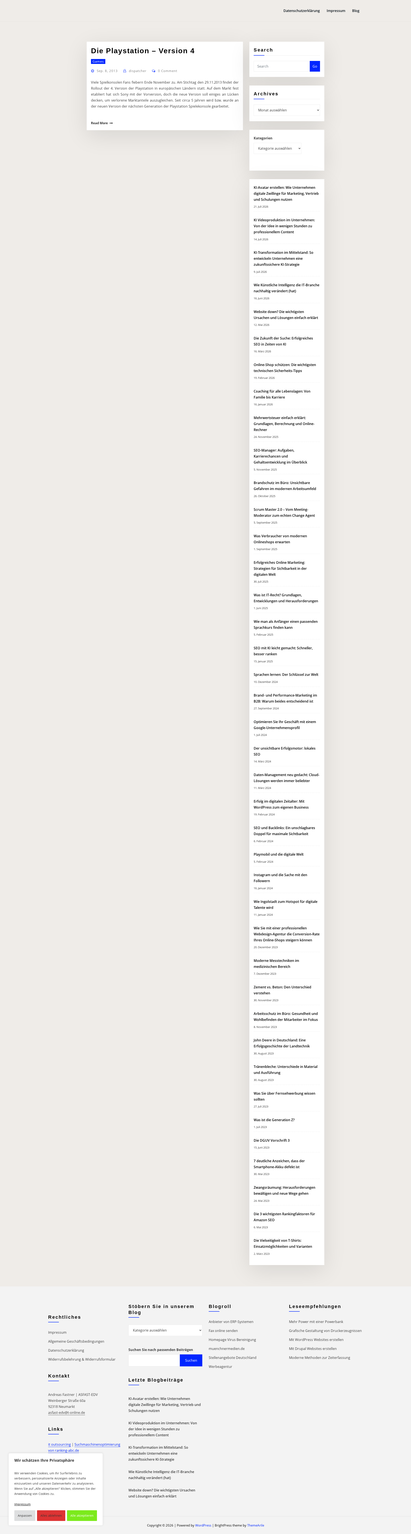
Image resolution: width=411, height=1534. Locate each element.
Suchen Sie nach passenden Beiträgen (160, 1349)
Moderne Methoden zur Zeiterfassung (319, 1357)
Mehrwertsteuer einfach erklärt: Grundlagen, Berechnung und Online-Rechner (284, 423)
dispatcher (137, 71)
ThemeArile (255, 1525)
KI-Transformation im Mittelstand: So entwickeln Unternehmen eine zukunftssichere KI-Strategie (283, 258)
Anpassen (25, 1515)
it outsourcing (59, 1444)
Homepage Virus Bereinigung (232, 1339)
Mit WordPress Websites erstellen (316, 1339)
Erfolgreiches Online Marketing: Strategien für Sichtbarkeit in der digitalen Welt (280, 568)
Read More (99, 123)
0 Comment (167, 71)
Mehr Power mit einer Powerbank (316, 1321)
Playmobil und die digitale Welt (279, 854)
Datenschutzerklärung (301, 10)
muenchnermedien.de (227, 1348)
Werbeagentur (220, 1366)
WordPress (203, 1525)
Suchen (191, 1360)
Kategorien (263, 138)
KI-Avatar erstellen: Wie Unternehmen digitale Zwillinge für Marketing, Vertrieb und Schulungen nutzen (286, 193)
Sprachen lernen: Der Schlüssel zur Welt (286, 674)
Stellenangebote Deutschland (232, 1357)
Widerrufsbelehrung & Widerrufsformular (82, 1359)
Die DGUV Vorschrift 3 (272, 1140)
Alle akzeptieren (82, 1515)
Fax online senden (223, 1330)
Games (98, 61)
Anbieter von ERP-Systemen (231, 1321)
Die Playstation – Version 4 (143, 51)
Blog (355, 10)
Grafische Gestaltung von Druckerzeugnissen (325, 1330)
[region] (56, 1489)
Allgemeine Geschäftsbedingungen (76, 1341)
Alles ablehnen (51, 1515)
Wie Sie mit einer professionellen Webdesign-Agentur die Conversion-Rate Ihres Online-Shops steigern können (287, 934)
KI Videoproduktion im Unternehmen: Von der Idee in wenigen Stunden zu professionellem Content (284, 226)
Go (315, 66)
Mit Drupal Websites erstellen (313, 1348)
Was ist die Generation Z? (274, 1120)
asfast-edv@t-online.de (66, 1412)
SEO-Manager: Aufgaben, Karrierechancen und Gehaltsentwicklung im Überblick (280, 456)
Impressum (336, 10)
